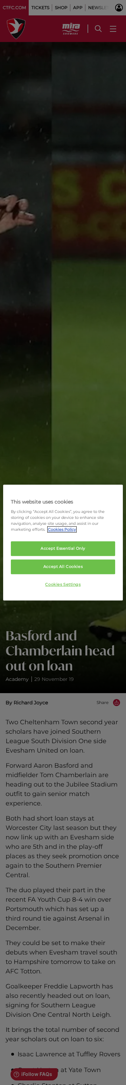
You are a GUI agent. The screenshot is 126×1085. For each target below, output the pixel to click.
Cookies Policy (62, 529)
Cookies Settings (62, 584)
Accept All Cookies (63, 566)
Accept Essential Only (63, 548)
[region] (63, 543)
